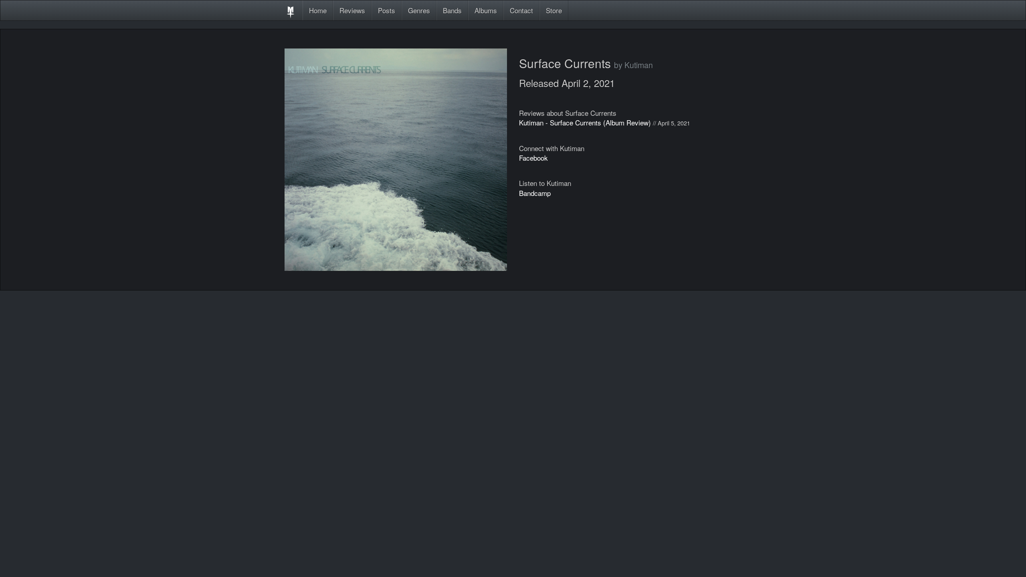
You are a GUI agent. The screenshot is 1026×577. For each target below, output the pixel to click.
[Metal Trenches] (291, 10)
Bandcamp (535, 193)
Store (554, 10)
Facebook (533, 158)
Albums (486, 10)
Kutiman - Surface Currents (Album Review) (585, 122)
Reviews (352, 10)
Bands (452, 10)
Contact (521, 10)
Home (318, 10)
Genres (419, 10)
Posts (386, 10)
